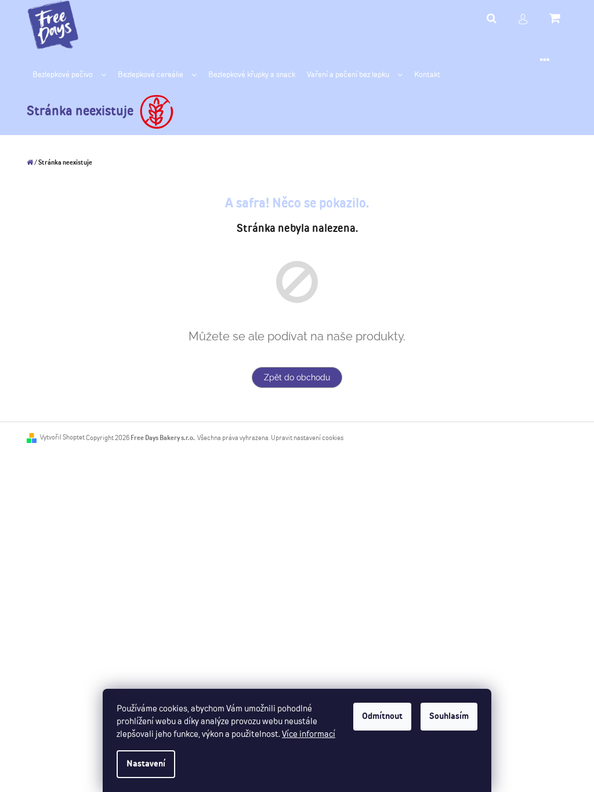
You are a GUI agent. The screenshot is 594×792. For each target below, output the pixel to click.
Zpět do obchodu (297, 377)
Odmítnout (382, 716)
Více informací (308, 734)
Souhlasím (449, 716)
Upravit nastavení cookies (307, 438)
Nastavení (145, 764)
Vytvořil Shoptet (62, 437)
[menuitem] (69, 75)
